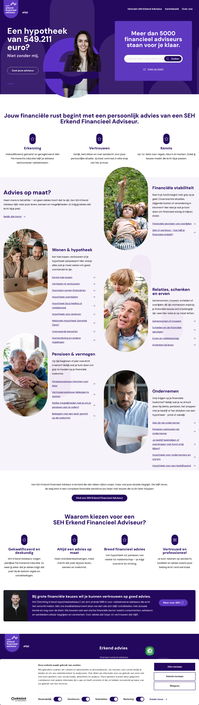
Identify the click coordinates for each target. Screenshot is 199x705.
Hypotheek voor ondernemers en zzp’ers (171, 457)
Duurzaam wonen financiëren (69, 290)
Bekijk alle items (12, 216)
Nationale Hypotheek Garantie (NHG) (69, 323)
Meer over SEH (171, 602)
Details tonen (156, 699)
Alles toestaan (175, 666)
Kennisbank (172, 9)
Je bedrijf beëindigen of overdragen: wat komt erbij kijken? (168, 444)
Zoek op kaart (156, 69)
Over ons (187, 9)
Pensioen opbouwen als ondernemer (165, 431)
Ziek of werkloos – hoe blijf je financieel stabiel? (168, 232)
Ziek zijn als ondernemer (166, 422)
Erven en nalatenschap (165, 338)
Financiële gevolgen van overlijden (172, 223)
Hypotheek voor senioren (66, 314)
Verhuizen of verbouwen (66, 283)
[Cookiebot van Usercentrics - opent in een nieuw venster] (19, 699)
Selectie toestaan (174, 676)
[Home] (15, 9)
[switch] (86, 699)
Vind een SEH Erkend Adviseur (144, 9)
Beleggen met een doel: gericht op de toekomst (70, 416)
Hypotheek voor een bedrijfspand (171, 465)
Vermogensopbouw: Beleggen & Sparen (70, 394)
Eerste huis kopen (62, 277)
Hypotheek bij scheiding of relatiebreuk (67, 305)
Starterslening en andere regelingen (66, 340)
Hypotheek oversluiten (65, 297)
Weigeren (174, 686)
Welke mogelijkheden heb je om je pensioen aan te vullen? (71, 405)
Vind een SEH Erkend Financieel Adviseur (99, 497)
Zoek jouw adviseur (23, 70)
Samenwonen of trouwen (166, 321)
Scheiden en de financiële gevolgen (167, 329)
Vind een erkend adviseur (114, 657)
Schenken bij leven (163, 345)
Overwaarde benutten (65, 331)
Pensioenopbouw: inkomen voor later (70, 383)
